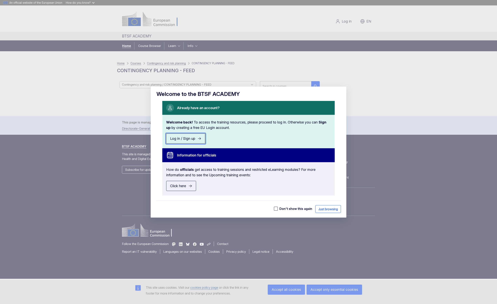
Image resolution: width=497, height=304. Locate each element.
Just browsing (328, 209)
